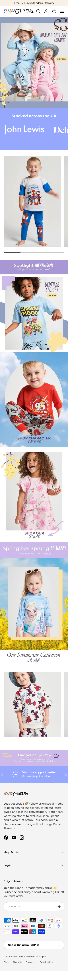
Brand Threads (18, 956)
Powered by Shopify (36, 956)
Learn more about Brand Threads (41, 2)
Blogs (6, 962)
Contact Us (31, 962)
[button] (54, 11)
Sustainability (46, 962)
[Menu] (62, 11)
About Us (17, 962)
